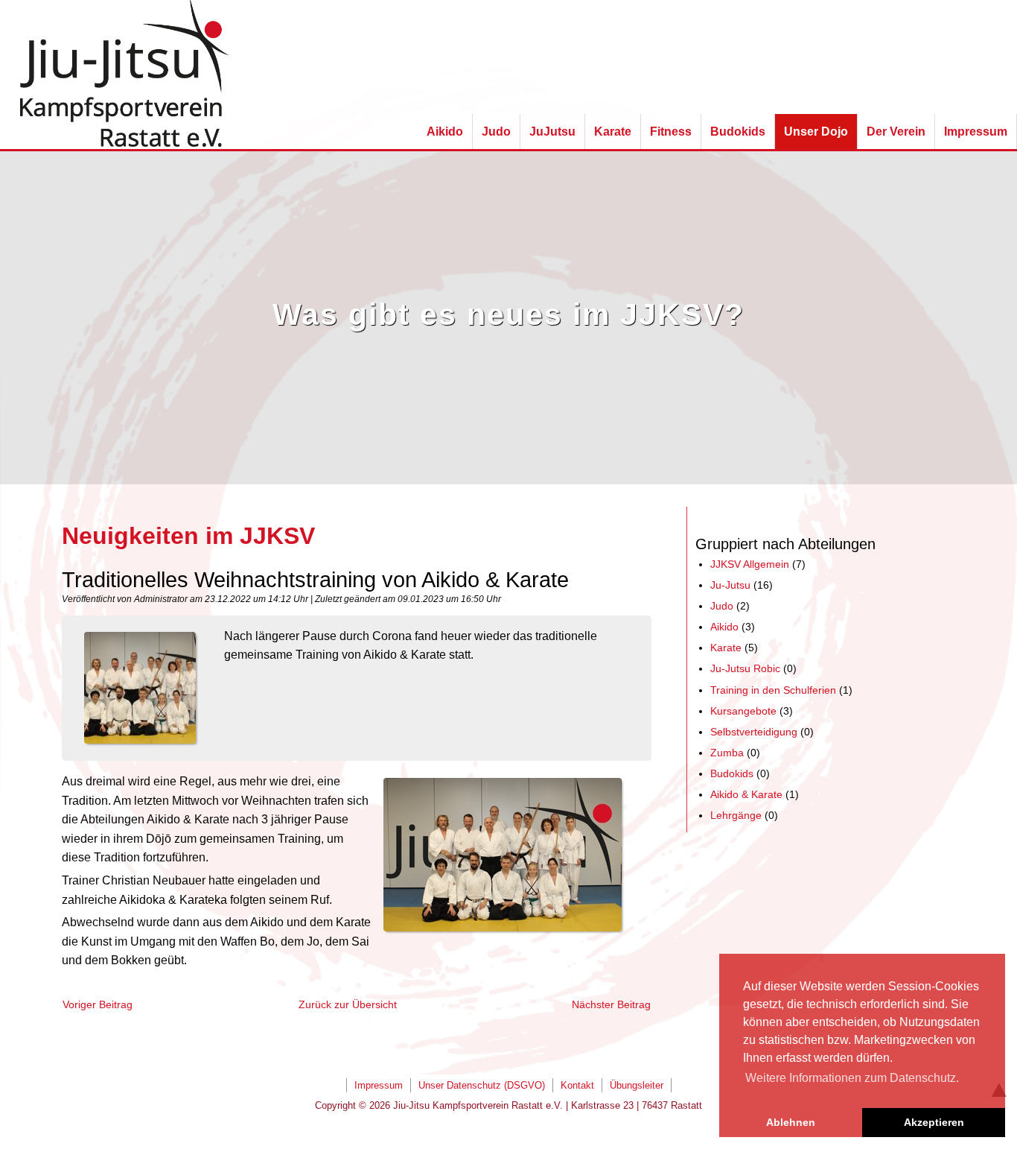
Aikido (724, 627)
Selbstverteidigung (753, 732)
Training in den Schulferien (773, 690)
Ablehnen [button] (790, 1122)
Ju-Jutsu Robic (745, 668)
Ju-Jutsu (730, 585)
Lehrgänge (736, 815)
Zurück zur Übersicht (348, 1004)
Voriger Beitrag (98, 1004)
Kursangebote (743, 711)
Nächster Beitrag (611, 1004)
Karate (726, 647)
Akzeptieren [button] (934, 1122)
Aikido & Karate (746, 794)
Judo (721, 606)
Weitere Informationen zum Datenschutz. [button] (852, 1078)
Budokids (731, 773)
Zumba (727, 753)
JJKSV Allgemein (749, 564)
